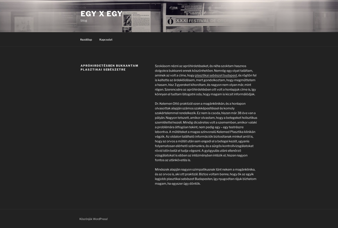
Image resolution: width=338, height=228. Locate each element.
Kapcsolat (105, 39)
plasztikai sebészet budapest (216, 75)
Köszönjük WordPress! (93, 219)
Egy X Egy (102, 13)
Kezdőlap (86, 39)
